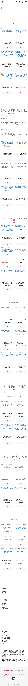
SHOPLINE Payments (16, 684)
